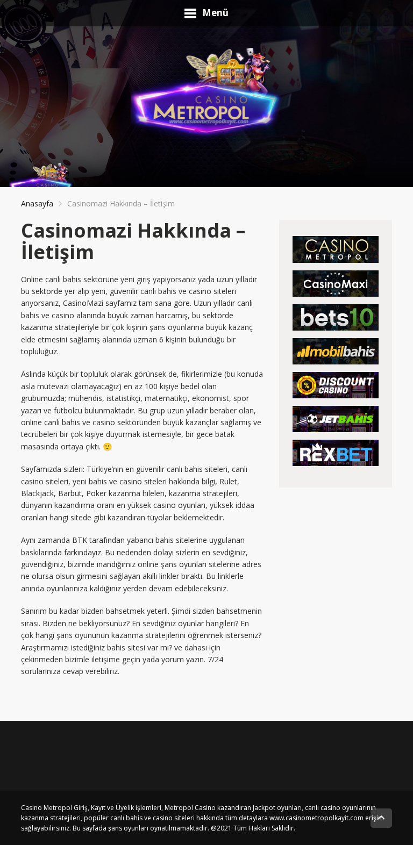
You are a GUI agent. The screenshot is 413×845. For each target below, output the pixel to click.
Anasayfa (37, 203)
